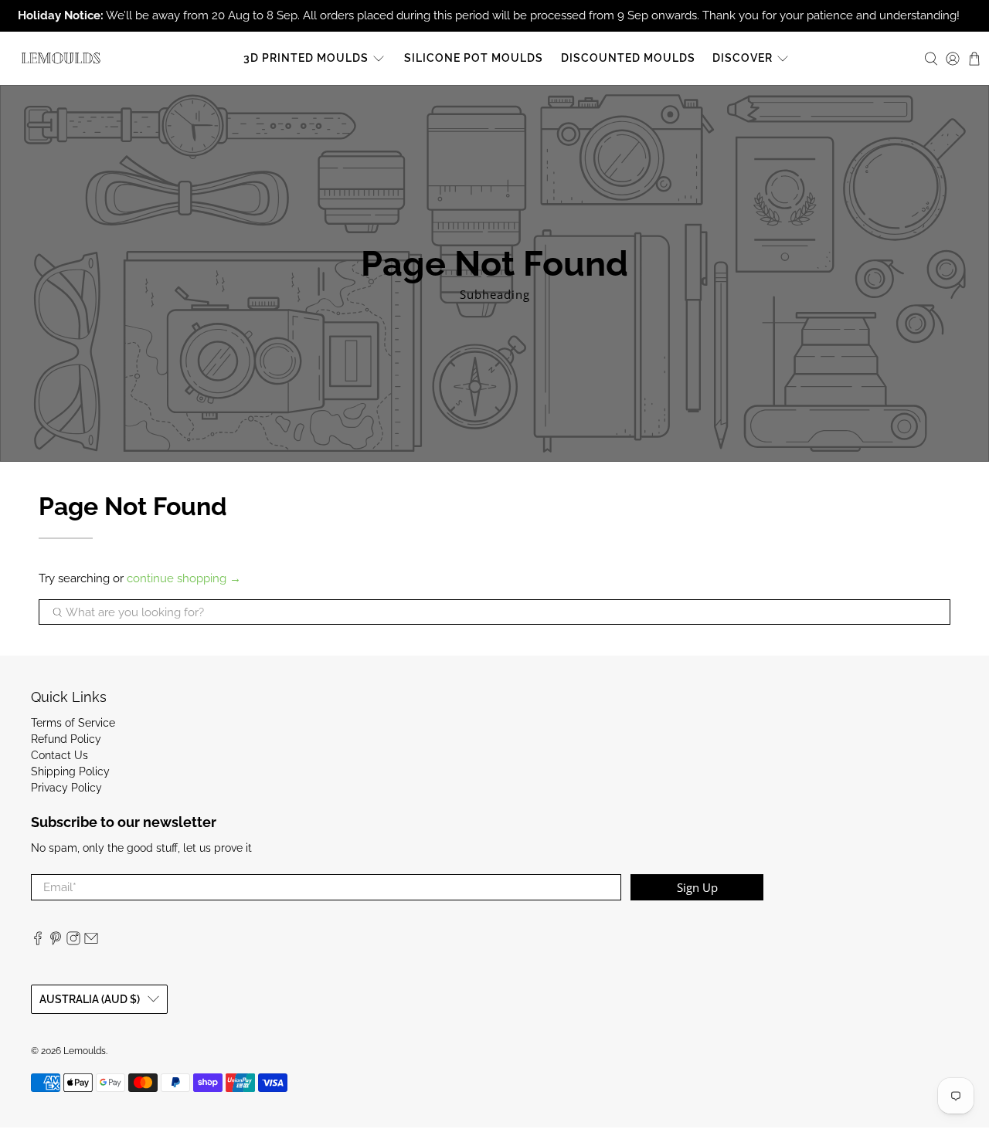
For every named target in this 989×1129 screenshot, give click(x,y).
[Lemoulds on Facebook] (38, 941)
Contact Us (59, 755)
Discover (742, 58)
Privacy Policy (66, 787)
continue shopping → (184, 578)
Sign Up (697, 887)
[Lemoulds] (60, 58)
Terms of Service (73, 723)
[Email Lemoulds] (91, 941)
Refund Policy (66, 739)
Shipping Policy (70, 771)
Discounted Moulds (628, 58)
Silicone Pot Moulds (473, 58)
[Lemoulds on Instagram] (73, 941)
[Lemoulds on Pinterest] (56, 941)
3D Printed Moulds (306, 58)
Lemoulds (84, 1051)
